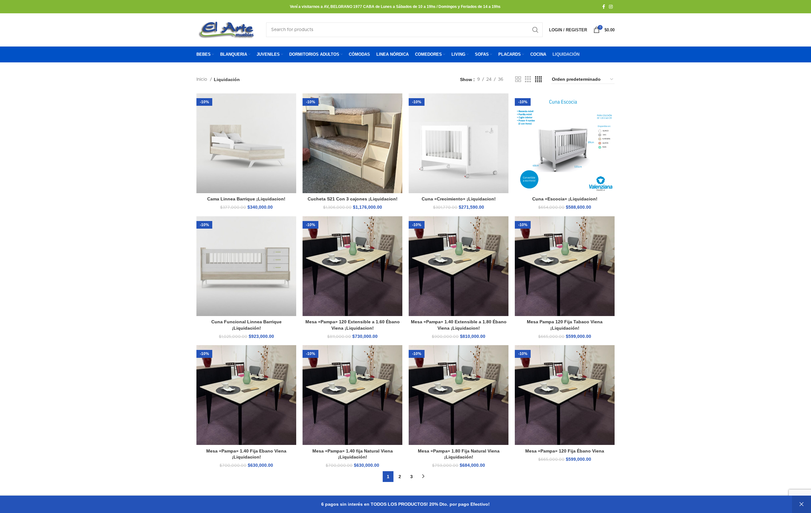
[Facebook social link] (603, 7)
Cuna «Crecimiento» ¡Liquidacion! (459, 198)
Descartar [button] (801, 504)
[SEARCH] (535, 29)
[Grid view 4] (538, 79)
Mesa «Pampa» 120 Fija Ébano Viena (564, 450)
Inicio (202, 79)
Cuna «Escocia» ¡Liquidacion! (564, 198)
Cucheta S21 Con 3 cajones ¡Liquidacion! (353, 198)
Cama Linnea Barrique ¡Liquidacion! (246, 198)
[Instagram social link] (611, 7)
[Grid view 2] (518, 79)
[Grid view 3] (528, 79)
